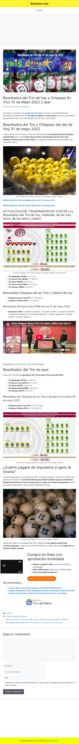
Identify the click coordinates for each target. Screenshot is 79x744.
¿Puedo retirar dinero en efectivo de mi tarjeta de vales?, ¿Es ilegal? (37, 593)
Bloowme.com (39, 3)
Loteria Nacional (12, 616)
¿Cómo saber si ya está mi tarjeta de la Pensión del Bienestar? (35, 588)
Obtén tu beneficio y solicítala (41, 579)
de (32, 113)
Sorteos (23, 616)
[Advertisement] (39, 28)
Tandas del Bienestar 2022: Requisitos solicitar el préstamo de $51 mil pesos (41, 591)
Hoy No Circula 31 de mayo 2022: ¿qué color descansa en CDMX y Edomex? (37, 619)
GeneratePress (52, 741)
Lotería (9, 613)
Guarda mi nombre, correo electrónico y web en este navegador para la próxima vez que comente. (40, 684)
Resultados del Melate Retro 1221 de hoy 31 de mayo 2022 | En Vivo (34, 623)
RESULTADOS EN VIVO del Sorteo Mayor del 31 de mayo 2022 (29, 205)
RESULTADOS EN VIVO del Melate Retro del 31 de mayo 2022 (29, 200)
